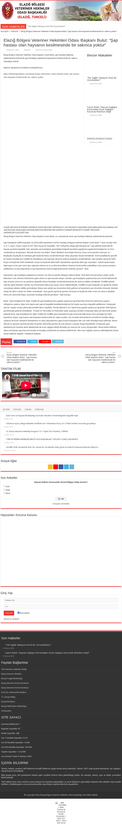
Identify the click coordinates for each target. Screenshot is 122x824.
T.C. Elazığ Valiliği (8, 697)
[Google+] (55, 466)
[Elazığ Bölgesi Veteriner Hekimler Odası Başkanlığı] (61, 10)
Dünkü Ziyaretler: (8, 733)
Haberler (14, 31)
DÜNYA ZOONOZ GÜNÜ (99, 138)
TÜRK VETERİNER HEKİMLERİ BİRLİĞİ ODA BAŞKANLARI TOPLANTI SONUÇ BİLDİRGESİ (42, 439)
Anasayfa (4, 31)
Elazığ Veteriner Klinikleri (11, 674)
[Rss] (50, 466)
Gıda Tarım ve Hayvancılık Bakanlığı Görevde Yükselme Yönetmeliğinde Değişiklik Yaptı (42, 415)
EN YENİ (6, 409)
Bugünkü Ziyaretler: (9, 729)
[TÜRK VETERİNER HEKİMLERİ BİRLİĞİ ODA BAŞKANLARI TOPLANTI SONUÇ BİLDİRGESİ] (3, 439)
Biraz (8, 493)
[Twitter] (66, 466)
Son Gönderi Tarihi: (9, 756)
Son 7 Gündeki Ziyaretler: (12, 738)
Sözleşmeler (6, 711)
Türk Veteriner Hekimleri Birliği (14, 669)
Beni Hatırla (24, 613)
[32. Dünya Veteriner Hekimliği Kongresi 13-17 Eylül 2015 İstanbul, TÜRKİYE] (3, 431)
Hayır (8, 490)
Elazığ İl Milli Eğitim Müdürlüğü (13, 706)
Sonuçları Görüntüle (61, 504)
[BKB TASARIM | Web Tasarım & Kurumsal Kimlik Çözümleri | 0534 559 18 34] (61, 812)
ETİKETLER (39, 409)
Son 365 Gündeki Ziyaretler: (13, 747)
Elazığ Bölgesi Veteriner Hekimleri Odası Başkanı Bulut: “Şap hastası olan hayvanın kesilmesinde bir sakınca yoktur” (22, 357)
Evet (7, 486)
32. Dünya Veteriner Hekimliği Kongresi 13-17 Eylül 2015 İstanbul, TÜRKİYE (37, 431)
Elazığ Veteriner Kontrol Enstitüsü (15, 683)
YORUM (28, 409)
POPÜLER (17, 409)
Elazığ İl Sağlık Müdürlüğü (11, 678)
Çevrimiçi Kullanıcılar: (10, 724)
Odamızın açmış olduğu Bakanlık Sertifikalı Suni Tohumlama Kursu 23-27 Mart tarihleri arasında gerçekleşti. (51, 423)
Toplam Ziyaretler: (9, 752)
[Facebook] (61, 466)
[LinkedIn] (71, 466)
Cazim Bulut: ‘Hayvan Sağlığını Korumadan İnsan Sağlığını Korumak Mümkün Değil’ (102, 109)
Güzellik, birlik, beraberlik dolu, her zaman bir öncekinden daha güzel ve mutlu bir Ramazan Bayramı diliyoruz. (52, 447)
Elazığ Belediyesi (8, 701)
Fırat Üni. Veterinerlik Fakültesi (13, 692)
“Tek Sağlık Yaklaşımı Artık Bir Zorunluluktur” (46, 26)
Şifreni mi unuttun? (11, 619)
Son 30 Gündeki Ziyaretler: (12, 742)
